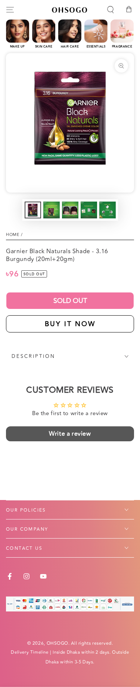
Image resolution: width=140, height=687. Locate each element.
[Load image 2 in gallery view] (51, 210)
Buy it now (70, 324)
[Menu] (10, 9)
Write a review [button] (70, 433)
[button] (110, 9)
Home (12, 234)
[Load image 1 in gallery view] (33, 210)
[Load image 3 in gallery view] (70, 210)
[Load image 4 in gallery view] (89, 210)
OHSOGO (58, 643)
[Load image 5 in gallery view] (107, 210)
